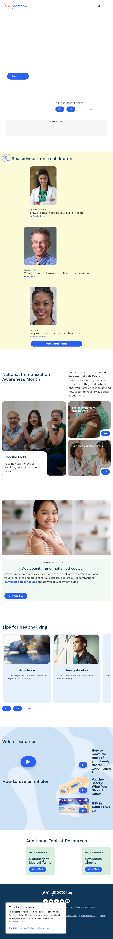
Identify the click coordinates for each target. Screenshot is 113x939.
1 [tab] (82, 109)
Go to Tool (37, 869)
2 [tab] (87, 109)
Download (14, 596)
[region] (36, 918)
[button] (28, 762)
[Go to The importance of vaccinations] (105, 433)
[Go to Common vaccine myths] (105, 472)
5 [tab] (46, 708)
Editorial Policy (88, 916)
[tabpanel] (56, 63)
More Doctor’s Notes (56, 344)
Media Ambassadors (85, 907)
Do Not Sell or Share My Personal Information (29, 928)
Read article (18, 85)
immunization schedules (20, 581)
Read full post (39, 216)
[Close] (63, 904)
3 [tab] (91, 109)
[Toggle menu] (105, 6)
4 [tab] (95, 109)
